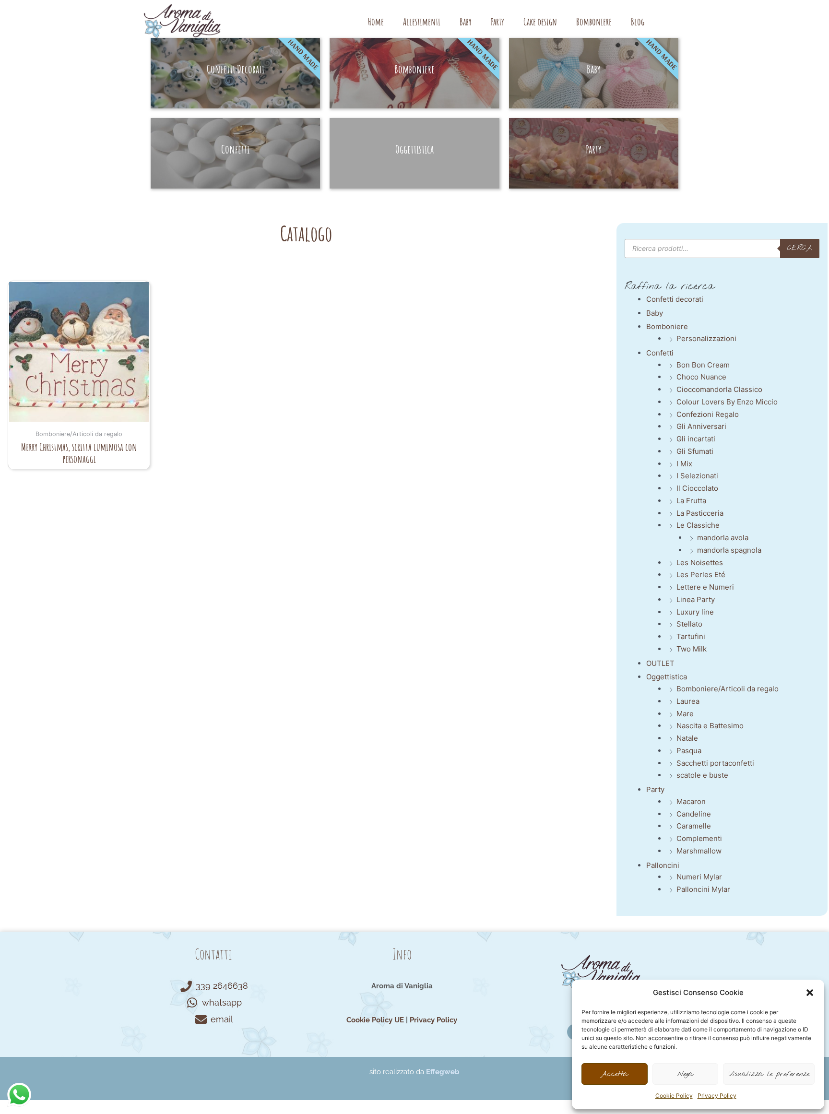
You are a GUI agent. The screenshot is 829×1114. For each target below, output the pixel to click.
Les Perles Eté (700, 574)
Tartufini (690, 636)
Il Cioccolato (697, 488)
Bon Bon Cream (703, 364)
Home (376, 21)
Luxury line (695, 611)
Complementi (699, 838)
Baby (466, 21)
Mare (685, 713)
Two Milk (691, 648)
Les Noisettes (699, 562)
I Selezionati (697, 475)
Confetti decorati (674, 299)
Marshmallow (699, 850)
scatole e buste (702, 775)
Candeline (693, 813)
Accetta (614, 1074)
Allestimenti (421, 21)
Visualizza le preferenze (768, 1074)
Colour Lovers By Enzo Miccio (727, 401)
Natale (687, 738)
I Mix (684, 463)
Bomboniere (594, 21)
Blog (637, 21)
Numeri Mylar (699, 876)
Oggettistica (666, 676)
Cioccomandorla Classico (719, 389)
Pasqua (688, 750)
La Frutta (691, 500)
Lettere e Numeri (705, 587)
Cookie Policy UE (375, 1020)
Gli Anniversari (701, 426)
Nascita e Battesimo (710, 725)
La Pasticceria (699, 513)
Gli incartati (695, 438)
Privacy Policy (717, 1095)
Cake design (540, 21)
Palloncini (662, 865)
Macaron (691, 801)
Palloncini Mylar (703, 889)
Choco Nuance (701, 376)
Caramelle (693, 825)
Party (497, 21)
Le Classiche (698, 525)
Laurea (687, 701)
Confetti (660, 352)
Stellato (689, 623)
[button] (810, 992)
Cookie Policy (674, 1095)
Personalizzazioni (706, 338)
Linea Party (695, 599)
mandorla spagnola (729, 550)
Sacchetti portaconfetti (715, 763)
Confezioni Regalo (707, 414)
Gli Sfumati (694, 451)
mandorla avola (722, 537)
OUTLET (660, 663)
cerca (799, 248)
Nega (685, 1074)
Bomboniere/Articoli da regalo (727, 688)
